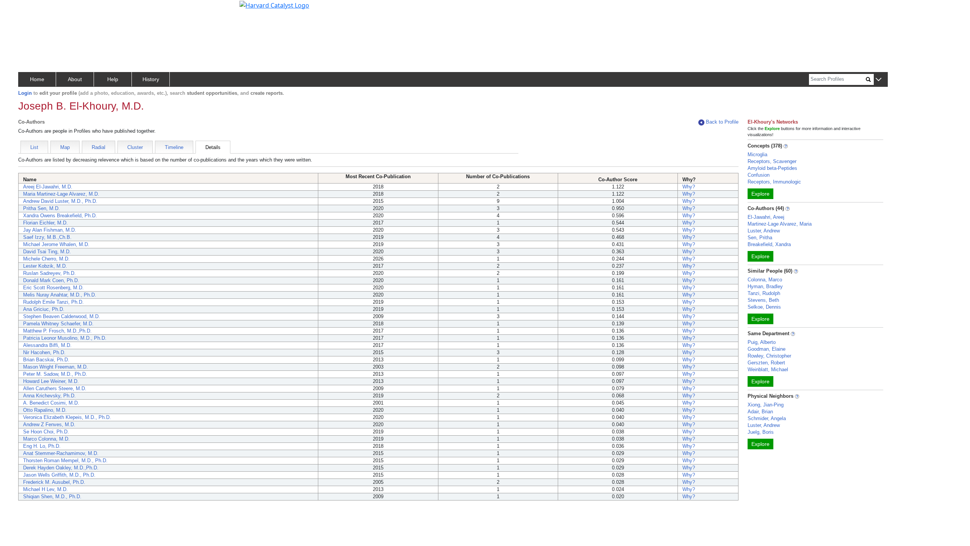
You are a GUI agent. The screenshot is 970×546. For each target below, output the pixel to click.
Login (25, 93)
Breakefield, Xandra (769, 244)
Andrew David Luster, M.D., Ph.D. (60, 201)
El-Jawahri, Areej (766, 217)
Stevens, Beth (763, 300)
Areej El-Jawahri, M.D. (47, 187)
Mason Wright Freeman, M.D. (55, 367)
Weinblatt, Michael (768, 369)
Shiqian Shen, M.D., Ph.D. (52, 496)
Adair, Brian (760, 411)
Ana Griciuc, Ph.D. (43, 309)
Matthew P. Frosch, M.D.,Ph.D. (57, 331)
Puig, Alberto (762, 342)
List (34, 147)
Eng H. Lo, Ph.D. (42, 446)
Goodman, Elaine (766, 349)
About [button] (75, 79)
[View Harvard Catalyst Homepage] (274, 4)
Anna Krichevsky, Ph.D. (49, 396)
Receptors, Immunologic (774, 182)
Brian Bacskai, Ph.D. (46, 359)
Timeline (174, 147)
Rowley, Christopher (769, 356)
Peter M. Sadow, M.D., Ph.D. (55, 374)
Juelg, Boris (761, 432)
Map (65, 147)
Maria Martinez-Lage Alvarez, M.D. (61, 194)
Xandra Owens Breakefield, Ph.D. (60, 215)
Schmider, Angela (767, 418)
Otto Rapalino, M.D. (45, 410)
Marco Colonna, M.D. (46, 439)
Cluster (135, 147)
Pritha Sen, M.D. (41, 208)
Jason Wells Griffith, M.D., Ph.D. (59, 475)
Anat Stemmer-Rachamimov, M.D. (61, 453)
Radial (98, 147)
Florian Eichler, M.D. (45, 223)
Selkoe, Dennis (764, 307)
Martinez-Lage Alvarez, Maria (780, 224)
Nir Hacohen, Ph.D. (44, 352)
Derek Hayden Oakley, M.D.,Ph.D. (61, 468)
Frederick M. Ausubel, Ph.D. (54, 482)
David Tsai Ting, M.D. (47, 251)
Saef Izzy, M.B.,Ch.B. (47, 237)
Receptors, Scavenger (772, 161)
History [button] (150, 79)
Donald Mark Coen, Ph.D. (51, 280)
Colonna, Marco (765, 279)
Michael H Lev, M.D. (45, 489)
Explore (760, 194)
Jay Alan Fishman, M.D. (49, 230)
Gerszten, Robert (766, 363)
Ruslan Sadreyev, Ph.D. (49, 273)
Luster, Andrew (764, 231)
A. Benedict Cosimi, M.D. (51, 403)
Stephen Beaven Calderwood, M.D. (61, 316)
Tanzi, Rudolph (764, 293)
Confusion (759, 175)
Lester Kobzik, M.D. (45, 266)
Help (112, 79)
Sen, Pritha (760, 237)
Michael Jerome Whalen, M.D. (56, 244)
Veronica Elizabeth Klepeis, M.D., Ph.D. (67, 417)
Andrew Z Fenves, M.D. (49, 424)
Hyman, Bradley (765, 286)
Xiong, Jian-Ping (766, 405)
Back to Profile (722, 122)
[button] (878, 80)
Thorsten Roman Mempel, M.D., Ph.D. (65, 460)
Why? (688, 187)
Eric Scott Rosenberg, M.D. (53, 287)
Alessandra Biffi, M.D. (47, 345)
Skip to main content (32, 9)
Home (37, 79)
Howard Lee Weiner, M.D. (51, 381)
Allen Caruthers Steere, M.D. (54, 388)
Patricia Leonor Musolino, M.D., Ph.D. (64, 338)
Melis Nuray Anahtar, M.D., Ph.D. (59, 295)
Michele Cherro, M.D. (46, 259)
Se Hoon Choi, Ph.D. (46, 432)
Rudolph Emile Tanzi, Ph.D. (53, 302)
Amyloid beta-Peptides (772, 168)
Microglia (757, 154)
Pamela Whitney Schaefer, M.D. (58, 323)
